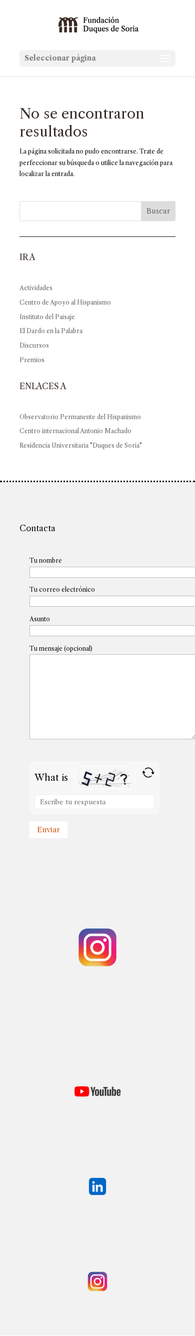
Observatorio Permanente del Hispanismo (80, 417)
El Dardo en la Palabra (51, 331)
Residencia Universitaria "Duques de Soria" (81, 445)
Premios (32, 360)
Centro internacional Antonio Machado (76, 431)
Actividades (36, 288)
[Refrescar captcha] (148, 772)
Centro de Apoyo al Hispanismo (65, 302)
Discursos (34, 345)
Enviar (48, 829)
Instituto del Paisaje (47, 317)
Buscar (158, 211)
